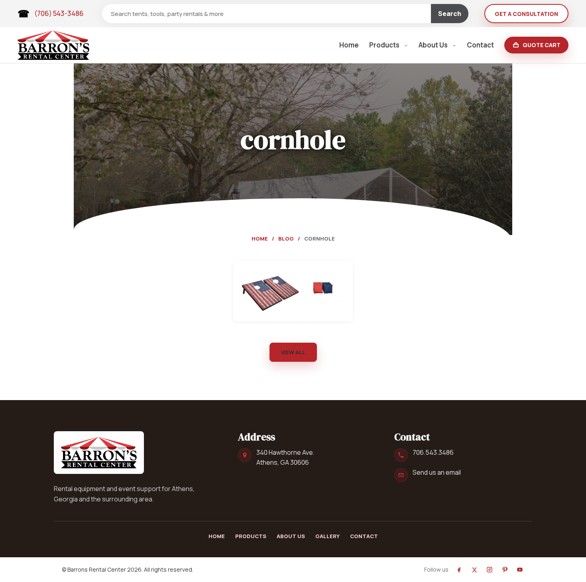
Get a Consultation (526, 14)
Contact (480, 44)
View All (293, 352)
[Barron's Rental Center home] (99, 452)
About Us (433, 44)
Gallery (327, 536)
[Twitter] (474, 569)
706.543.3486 (433, 452)
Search (449, 13)
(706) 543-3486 (59, 13)
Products (384, 44)
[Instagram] (489, 569)
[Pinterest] (504, 569)
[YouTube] (519, 569)
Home (349, 44)
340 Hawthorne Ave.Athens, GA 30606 (285, 457)
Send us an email (437, 472)
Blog (286, 238)
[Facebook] (459, 569)
